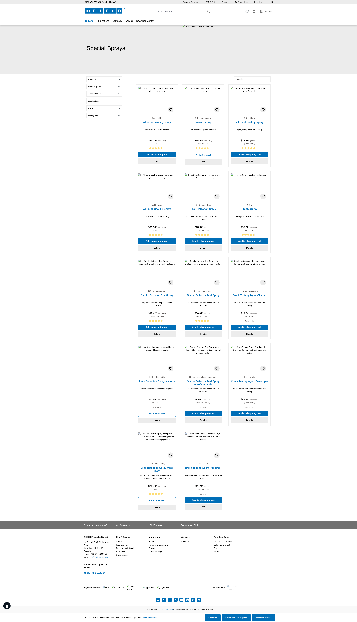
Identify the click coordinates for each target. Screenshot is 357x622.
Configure (212, 618)
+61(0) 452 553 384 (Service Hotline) (100, 2)
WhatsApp (157, 525)
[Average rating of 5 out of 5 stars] (203, 148)
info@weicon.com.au (99, 557)
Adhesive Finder (192, 525)
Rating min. (93, 115)
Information (154, 537)
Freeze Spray (249, 209)
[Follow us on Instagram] (165, 600)
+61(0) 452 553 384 (94, 572)
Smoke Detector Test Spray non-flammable (203, 383)
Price (90, 108)
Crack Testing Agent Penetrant (203, 467)
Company (185, 537)
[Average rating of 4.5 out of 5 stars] (157, 235)
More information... (151, 618)
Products (92, 79)
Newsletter (259, 2)
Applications (93, 101)
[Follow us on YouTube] (182, 600)
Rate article (249, 321)
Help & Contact (123, 537)
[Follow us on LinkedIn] (194, 600)
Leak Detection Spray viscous (157, 381)
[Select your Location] (272, 2)
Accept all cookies (263, 618)
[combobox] (180, 11)
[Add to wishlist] (170, 109)
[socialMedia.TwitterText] (176, 600)
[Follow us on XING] (199, 600)
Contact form (126, 525)
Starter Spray (203, 122)
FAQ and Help (241, 2)
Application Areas (95, 94)
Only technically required (236, 618)
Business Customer (191, 2)
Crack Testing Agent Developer (249, 381)
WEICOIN (210, 2)
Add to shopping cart (157, 154)
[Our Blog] (159, 600)
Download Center (222, 537)
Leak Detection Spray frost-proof (157, 469)
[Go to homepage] (105, 11)
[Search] (208, 11)
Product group (94, 86)
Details (157, 161)
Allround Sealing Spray (157, 122)
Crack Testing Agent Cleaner (249, 295)
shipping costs (167, 609)
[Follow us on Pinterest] (188, 600)
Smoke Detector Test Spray (157, 295)
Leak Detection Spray (203, 209)
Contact (225, 2)
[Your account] (253, 11)
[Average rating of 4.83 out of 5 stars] (157, 148)
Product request (203, 155)
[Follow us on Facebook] (171, 600)
